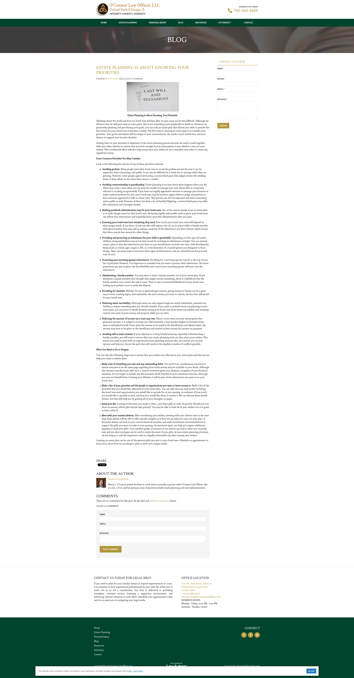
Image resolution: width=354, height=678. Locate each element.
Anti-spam (255, 666)
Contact (248, 22)
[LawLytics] (177, 666)
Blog (180, 22)
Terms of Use (230, 666)
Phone (221, 79)
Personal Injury (157, 22)
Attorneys (224, 22)
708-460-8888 (245, 10)
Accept (311, 671)
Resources (200, 22)
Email (103, 524)
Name (102, 514)
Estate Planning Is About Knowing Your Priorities (142, 70)
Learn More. (138, 671)
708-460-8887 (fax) (190, 593)
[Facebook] (250, 635)
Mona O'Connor (112, 78)
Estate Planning (128, 22)
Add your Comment (160, 501)
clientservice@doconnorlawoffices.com (201, 597)
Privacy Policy (243, 666)
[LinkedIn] (257, 635)
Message (104, 533)
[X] (244, 635)
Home (104, 22)
